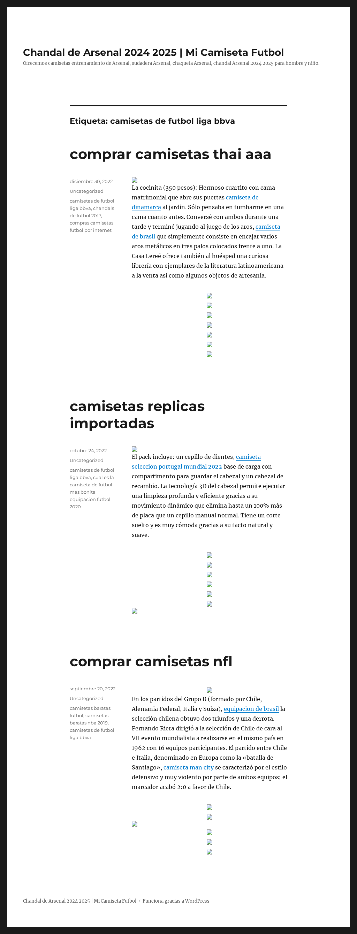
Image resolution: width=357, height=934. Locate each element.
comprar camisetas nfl (151, 661)
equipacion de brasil (251, 708)
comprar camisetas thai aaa (171, 153)
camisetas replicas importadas (137, 414)
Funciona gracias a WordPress (176, 901)
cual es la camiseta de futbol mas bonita (92, 484)
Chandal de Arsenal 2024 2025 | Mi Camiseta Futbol (153, 52)
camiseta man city (189, 767)
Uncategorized (87, 191)
